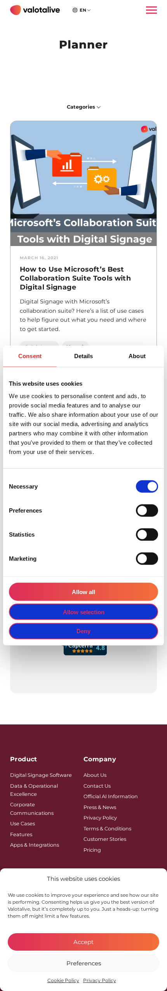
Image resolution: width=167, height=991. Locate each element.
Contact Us (97, 786)
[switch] (147, 510)
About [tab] (137, 356)
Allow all (83, 591)
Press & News (100, 807)
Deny (83, 631)
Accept (83, 942)
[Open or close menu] (149, 10)
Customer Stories (105, 839)
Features (21, 834)
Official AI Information (111, 796)
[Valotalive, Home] (35, 10)
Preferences (83, 963)
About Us (95, 775)
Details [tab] (83, 356)
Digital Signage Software (41, 775)
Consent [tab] (30, 356)
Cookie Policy (63, 980)
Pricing (92, 850)
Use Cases (22, 823)
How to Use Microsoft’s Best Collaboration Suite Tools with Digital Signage (75, 278)
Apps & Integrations (34, 845)
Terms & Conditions (107, 829)
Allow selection (83, 611)
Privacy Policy (99, 980)
